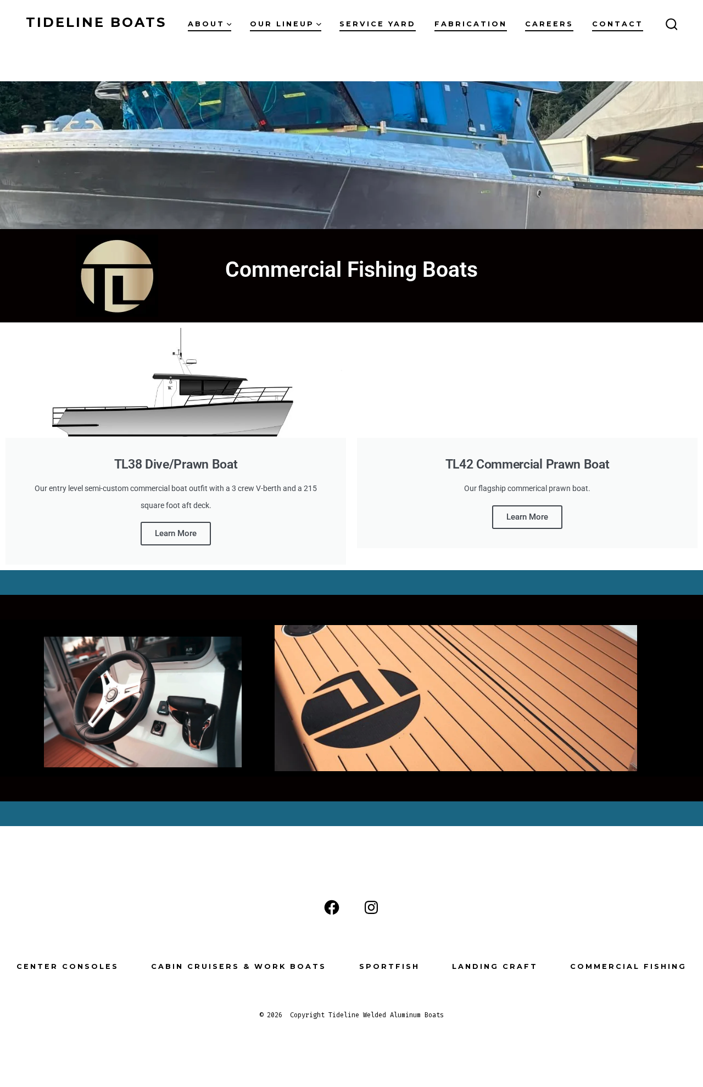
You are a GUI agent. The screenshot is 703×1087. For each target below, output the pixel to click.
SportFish (389, 966)
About (206, 24)
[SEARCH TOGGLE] (671, 24)
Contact (617, 24)
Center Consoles (67, 966)
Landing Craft (495, 966)
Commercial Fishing (628, 966)
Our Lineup (282, 24)
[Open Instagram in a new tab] (371, 907)
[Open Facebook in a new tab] (331, 907)
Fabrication (470, 24)
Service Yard (377, 24)
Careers (549, 24)
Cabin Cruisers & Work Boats (238, 966)
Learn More (176, 533)
